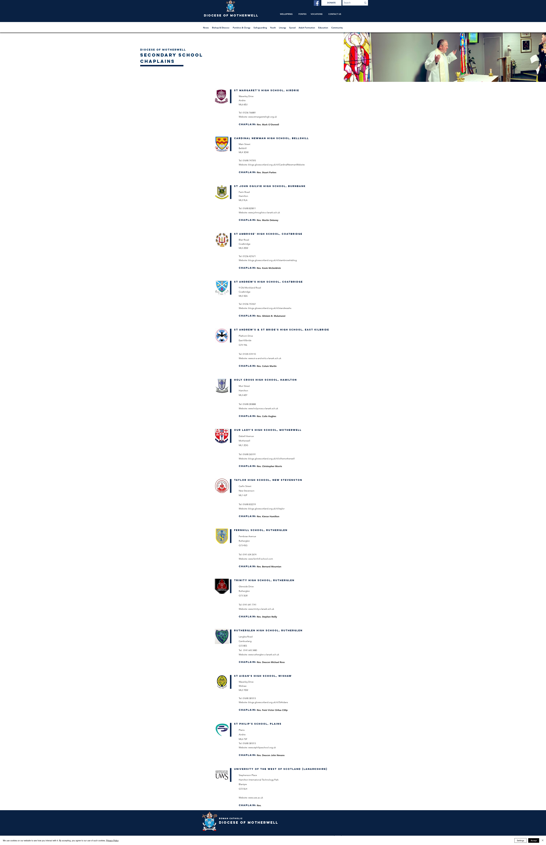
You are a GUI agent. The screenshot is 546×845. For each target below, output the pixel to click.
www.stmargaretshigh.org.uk (262, 116)
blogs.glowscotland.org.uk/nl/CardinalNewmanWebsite (276, 164)
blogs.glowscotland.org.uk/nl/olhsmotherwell (271, 458)
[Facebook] (316, 3)
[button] (221, 26)
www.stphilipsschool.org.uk (262, 747)
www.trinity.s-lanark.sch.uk (261, 609)
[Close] (542, 840)
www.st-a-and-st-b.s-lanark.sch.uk (264, 358)
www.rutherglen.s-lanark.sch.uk (263, 654)
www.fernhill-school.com (260, 558)
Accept (534, 840)
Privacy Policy (112, 840)
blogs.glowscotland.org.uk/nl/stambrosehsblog (272, 260)
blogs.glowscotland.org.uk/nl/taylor (266, 508)
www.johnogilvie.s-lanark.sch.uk (264, 212)
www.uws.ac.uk (255, 797)
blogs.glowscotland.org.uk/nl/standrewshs (269, 308)
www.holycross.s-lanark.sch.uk (263, 408)
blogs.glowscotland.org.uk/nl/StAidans (268, 702)
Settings (520, 840)
